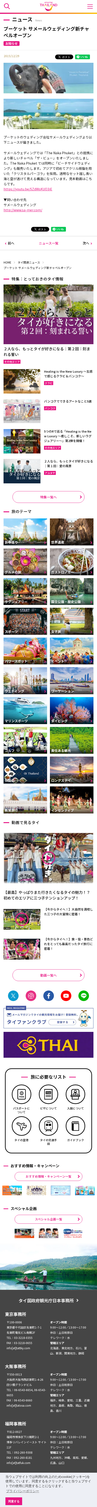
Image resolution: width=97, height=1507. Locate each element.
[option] (12, 1190)
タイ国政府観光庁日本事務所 (46, 1300)
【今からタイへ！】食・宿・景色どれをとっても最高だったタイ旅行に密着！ (68, 944)
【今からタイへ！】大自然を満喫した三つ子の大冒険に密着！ (68, 911)
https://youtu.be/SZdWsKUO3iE (28, 189)
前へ (11, 243)
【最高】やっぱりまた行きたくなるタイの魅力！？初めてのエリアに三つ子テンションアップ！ (47, 895)
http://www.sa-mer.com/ (23, 210)
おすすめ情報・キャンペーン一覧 (48, 1176)
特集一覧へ (48, 497)
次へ (86, 243)
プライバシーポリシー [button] (22, 1491)
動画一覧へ (48, 975)
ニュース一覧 (48, 243)
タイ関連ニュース (29, 262)
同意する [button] (14, 1501)
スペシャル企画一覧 (48, 1219)
